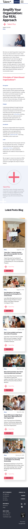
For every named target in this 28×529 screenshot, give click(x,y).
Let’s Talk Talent (6, 513)
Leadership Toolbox (8, 148)
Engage (5, 104)
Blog (4, 29)
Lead (4, 139)
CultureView (17, 114)
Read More (8, 270)
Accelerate (5, 124)
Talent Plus (11, 24)
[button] (22, 1)
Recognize (5, 85)
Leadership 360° (14, 134)
